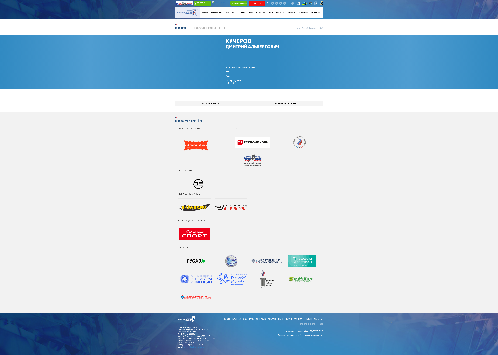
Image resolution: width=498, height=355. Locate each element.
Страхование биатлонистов (201, 3)
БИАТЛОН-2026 (216, 12)
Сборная (235, 12)
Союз (227, 12)
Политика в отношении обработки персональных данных (300, 335)
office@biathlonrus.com (194, 347)
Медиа (270, 12)
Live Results (257, 3)
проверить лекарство (240, 3)
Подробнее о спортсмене (210, 28)
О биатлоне (303, 12)
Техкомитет (292, 12)
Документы (280, 12)
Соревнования (247, 12)
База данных (316, 12)
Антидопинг (260, 12)
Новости (205, 12)
